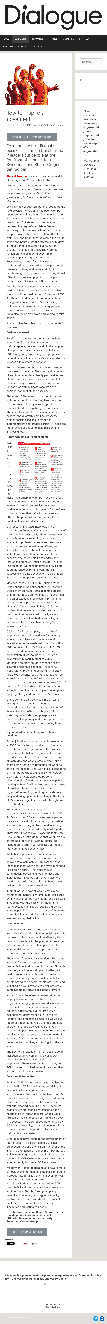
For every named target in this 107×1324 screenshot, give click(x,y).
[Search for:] (91, 62)
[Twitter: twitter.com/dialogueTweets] (95, 1318)
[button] (32, 137)
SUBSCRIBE (37, 46)
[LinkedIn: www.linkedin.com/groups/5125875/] (102, 1318)
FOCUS (6, 39)
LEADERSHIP (21, 39)
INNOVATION (38, 39)
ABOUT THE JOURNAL (13, 46)
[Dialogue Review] (53, 17)
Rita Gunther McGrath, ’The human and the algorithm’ (91, 168)
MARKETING (68, 39)
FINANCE (53, 39)
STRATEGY (84, 39)
